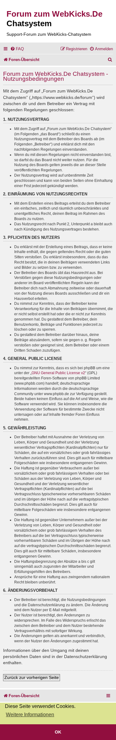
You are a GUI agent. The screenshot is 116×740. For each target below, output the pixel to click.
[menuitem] (17, 48)
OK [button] (58, 732)
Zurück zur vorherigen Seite (31, 677)
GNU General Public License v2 (58, 373)
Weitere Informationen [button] (30, 714)
